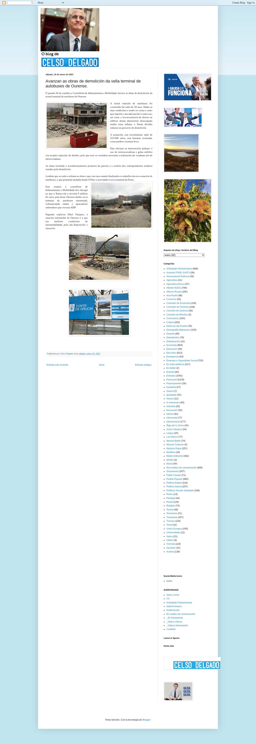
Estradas (170, 375)
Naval (169, 463)
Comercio (171, 299)
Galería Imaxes (174, 606)
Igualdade (171, 395)
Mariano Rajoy (173, 448)
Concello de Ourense (177, 310)
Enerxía (170, 372)
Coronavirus (172, 318)
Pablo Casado (173, 475)
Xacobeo (171, 548)
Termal (169, 509)
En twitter (171, 368)
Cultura (170, 322)
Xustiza (170, 551)
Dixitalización (173, 341)
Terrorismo (171, 513)
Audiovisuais (173, 610)
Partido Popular (174, 479)
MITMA (170, 460)
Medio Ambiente (174, 456)
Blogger (146, 719)
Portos (169, 494)
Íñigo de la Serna (175, 425)
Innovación (172, 410)
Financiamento (174, 383)
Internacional (173, 421)
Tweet (169, 525)
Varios (169, 536)
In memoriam (173, 402)
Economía (171, 345)
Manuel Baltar (173, 441)
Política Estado (174, 483)
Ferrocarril (171, 379)
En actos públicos (175, 364)
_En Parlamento (174, 617)
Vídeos (170, 540)
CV (168, 598)
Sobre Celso (172, 595)
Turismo (170, 521)
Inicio (101, 365)
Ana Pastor (172, 295)
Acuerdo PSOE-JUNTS (178, 272)
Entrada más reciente (57, 365)
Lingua (170, 433)
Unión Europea (174, 528)
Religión (170, 505)
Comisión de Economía (178, 303)
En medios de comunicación (180, 614)
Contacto (171, 629)
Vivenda (170, 544)
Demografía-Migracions (178, 329)
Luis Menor (172, 437)
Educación (171, 349)
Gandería (171, 387)
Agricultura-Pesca (175, 284)
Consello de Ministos (177, 314)
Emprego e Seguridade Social (181, 360)
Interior (170, 414)
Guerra (170, 391)
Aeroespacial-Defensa (177, 276)
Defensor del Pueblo (176, 326)
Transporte (171, 517)
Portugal (170, 498)
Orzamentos (172, 471)
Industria (170, 406)
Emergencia (172, 356)
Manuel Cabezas (175, 444)
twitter (169, 581)
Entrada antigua (143, 365)
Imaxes (170, 398)
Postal (169, 502)
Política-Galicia (174, 486)
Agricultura (171, 280)
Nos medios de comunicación (181, 467)
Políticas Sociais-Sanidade (180, 490)
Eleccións (171, 353)
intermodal (171, 417)
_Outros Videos (174, 621)
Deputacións (172, 337)
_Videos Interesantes (177, 625)
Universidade (173, 532)
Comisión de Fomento (177, 307)
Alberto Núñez (173, 287)
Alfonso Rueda (174, 291)
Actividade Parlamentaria (179, 268)
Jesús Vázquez (174, 429)
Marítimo (170, 452)
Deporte (170, 333)
